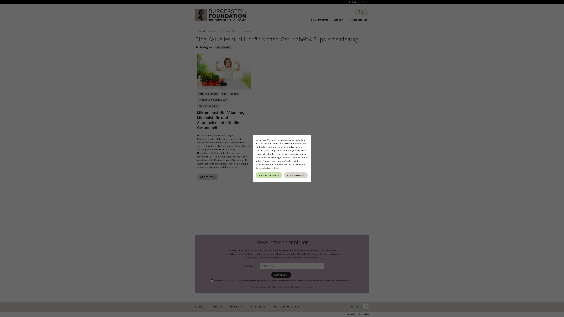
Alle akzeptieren (269, 175)
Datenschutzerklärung (268, 168)
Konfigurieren (296, 175)
